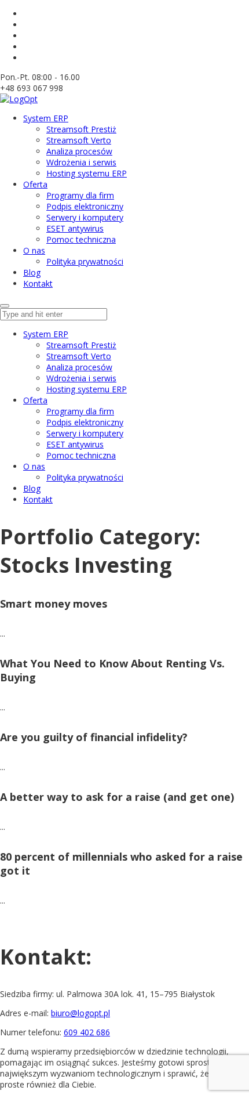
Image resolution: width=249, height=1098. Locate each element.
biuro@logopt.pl (80, 1012)
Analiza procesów (79, 367)
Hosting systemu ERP (86, 389)
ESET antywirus (75, 444)
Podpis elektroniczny (84, 422)
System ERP (45, 333)
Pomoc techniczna (81, 455)
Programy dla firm (80, 411)
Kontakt (38, 499)
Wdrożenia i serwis (81, 378)
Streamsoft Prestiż (81, 345)
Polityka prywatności (84, 477)
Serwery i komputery (84, 433)
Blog (32, 488)
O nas (34, 466)
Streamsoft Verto (78, 356)
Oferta (35, 400)
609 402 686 (87, 1032)
